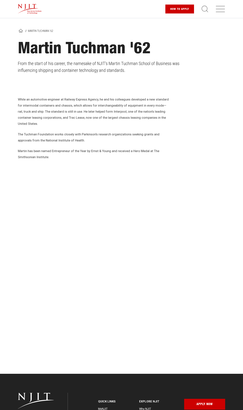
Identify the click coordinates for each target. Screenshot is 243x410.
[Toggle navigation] (220, 9)
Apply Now (204, 404)
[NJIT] (30, 9)
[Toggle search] (205, 9)
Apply (179, 9)
